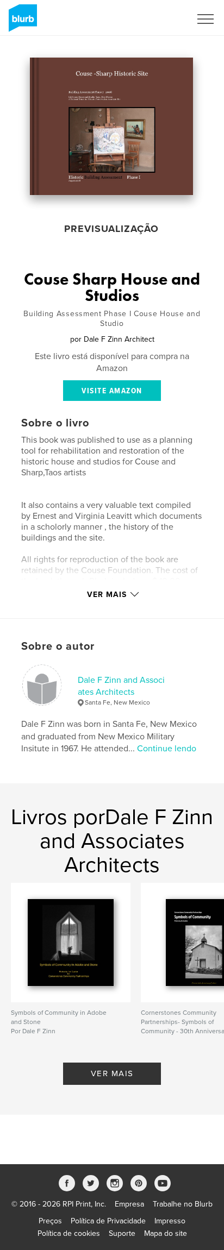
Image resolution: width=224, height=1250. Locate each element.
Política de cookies (69, 1233)
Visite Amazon (112, 391)
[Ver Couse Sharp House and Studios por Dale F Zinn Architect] (111, 126)
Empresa (129, 1204)
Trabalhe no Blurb (183, 1204)
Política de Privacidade (108, 1221)
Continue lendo (166, 748)
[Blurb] (20, 22)
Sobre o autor (58, 646)
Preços (50, 1221)
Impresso (169, 1221)
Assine (165, 19)
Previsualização (111, 229)
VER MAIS (112, 1073)
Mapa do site (165, 1233)
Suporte (122, 1233)
